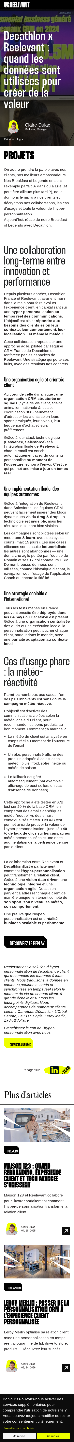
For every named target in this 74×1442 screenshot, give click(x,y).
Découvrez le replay (27, 943)
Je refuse (19, 1436)
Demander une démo (20, 1045)
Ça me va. (53, 1436)
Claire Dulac (37, 125)
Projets (19, 156)
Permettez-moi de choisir (18, 1428)
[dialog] (37, 1418)
